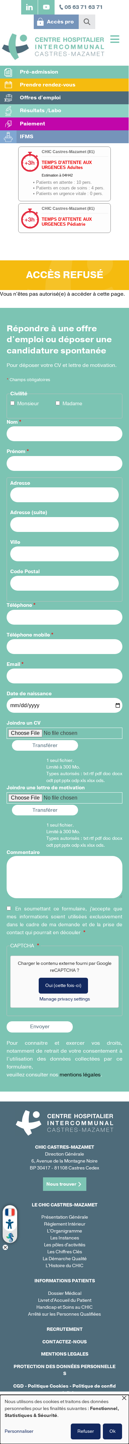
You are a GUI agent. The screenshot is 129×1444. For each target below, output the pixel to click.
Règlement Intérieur (64, 1224)
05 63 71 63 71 (83, 7)
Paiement (32, 123)
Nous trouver (61, 1184)
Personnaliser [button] (19, 1431)
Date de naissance (29, 693)
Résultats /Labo (40, 110)
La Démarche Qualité (65, 1259)
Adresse (20, 483)
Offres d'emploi (40, 97)
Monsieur (28, 403)
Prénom (16, 451)
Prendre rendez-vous (47, 84)
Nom (12, 422)
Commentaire (23, 852)
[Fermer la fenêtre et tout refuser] (124, 1399)
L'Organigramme (64, 1231)
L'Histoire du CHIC (64, 1266)
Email (13, 664)
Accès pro (60, 21)
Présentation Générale (64, 1217)
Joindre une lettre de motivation (46, 787)
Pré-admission (39, 72)
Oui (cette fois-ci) (63, 985)
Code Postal (25, 571)
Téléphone (19, 605)
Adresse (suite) (28, 512)
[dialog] (64, 1419)
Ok (112, 1431)
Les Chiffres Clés (64, 1252)
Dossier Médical (64, 1293)
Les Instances (64, 1238)
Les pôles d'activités (64, 1245)
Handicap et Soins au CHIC (64, 1307)
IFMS (26, 136)
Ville (15, 542)
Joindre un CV (23, 723)
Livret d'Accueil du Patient (64, 1300)
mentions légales (80, 1074)
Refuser (85, 1431)
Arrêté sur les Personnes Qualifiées (64, 1314)
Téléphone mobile (28, 635)
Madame (72, 403)
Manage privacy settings (64, 999)
